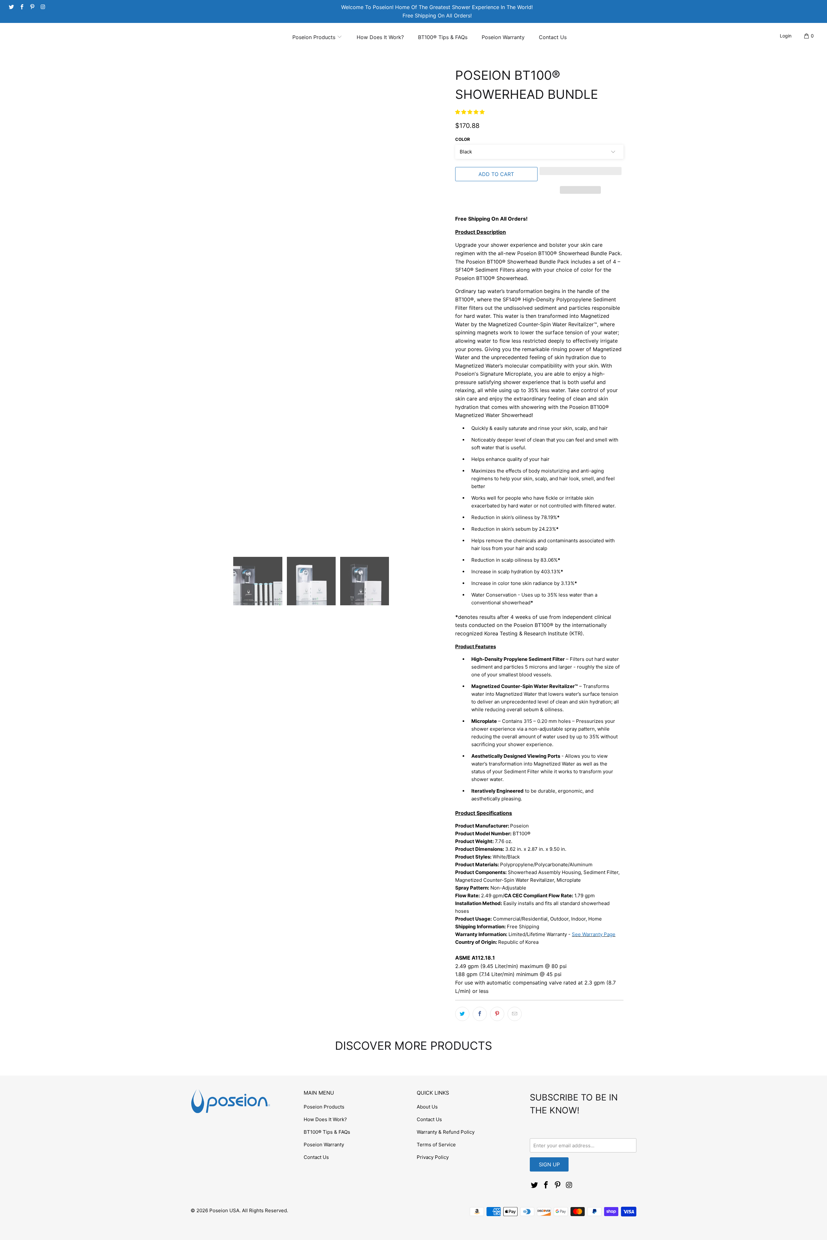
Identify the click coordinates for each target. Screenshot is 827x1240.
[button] (470, 112)
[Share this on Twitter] (462, 1014)
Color (462, 139)
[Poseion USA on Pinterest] (32, 6)
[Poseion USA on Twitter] (11, 6)
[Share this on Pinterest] (497, 1014)
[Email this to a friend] (515, 1014)
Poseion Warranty (503, 37)
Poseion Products (314, 37)
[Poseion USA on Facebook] (21, 6)
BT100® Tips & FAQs (442, 37)
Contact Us (553, 37)
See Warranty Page (593, 934)
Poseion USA (224, 1210)
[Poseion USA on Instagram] (42, 6)
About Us (427, 1107)
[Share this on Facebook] (480, 1014)
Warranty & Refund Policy (446, 1132)
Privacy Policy (433, 1157)
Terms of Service (436, 1144)
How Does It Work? (380, 37)
